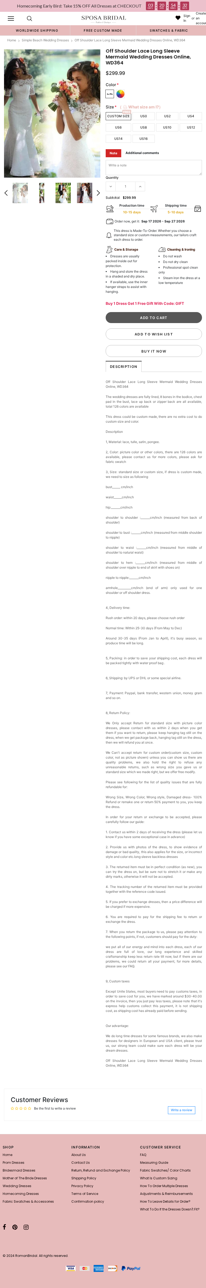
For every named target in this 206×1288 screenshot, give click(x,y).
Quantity (112, 177)
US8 (143, 127)
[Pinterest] (14, 1227)
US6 (118, 127)
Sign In (186, 18)
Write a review (181, 1110)
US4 (190, 116)
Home (11, 40)
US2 (167, 116)
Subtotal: (113, 197)
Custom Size (118, 116)
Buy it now (153, 351)
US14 (118, 139)
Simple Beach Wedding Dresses (45, 40)
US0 (143, 116)
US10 (167, 127)
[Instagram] (26, 1227)
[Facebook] (4, 1227)
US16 (143, 139)
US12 (191, 127)
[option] (37, 30)
